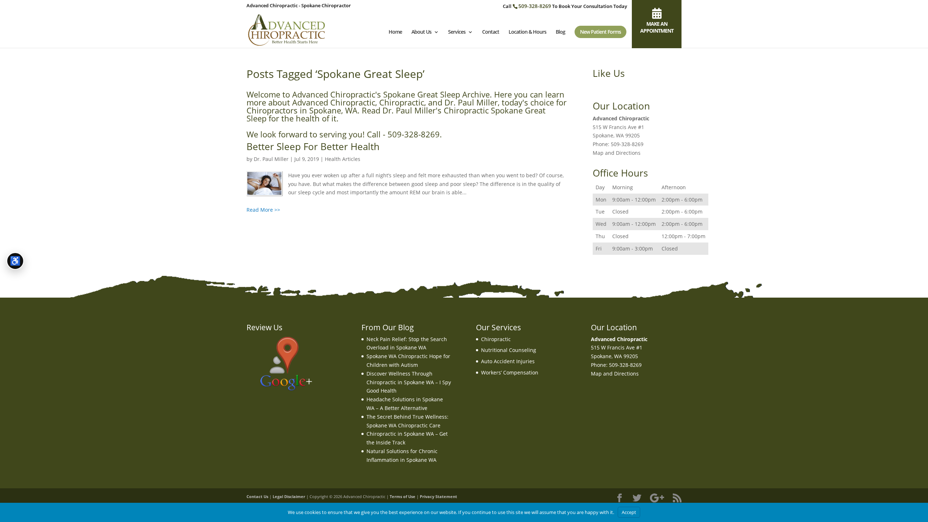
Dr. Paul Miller (271, 159)
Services (456, 32)
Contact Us (257, 496)
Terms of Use (402, 496)
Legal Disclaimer (289, 496)
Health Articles (342, 159)
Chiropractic (496, 339)
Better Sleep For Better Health (313, 146)
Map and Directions (617, 152)
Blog (560, 32)
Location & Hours (527, 32)
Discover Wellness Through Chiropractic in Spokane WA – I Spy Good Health (408, 382)
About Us (421, 32)
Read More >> (263, 209)
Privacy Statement (438, 496)
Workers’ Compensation (509, 372)
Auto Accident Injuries (508, 361)
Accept (629, 512)
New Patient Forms (600, 31)
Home (395, 32)
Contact (490, 32)
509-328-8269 (534, 6)
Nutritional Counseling (508, 350)
